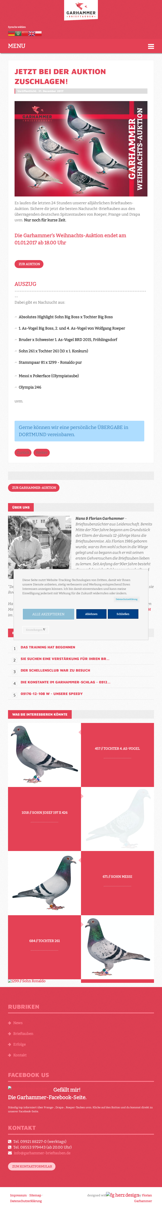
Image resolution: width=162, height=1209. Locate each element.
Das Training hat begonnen (48, 647)
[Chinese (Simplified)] (25, 33)
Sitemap (35, 1195)
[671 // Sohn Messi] (44, 883)
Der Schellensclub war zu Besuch (55, 670)
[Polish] (38, 33)
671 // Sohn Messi (117, 877)
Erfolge (19, 1044)
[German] (11, 33)
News (18, 1023)
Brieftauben (23, 1033)
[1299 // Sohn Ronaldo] (44, 981)
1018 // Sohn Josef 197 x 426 (45, 813)
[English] (31, 33)
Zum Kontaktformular (32, 1166)
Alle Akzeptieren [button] (48, 614)
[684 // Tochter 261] (117, 947)
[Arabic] (18, 33)
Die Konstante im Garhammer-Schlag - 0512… (66, 682)
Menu (16, 46)
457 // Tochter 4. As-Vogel (117, 748)
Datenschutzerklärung (127, 599)
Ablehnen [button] (91, 614)
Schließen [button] (123, 614)
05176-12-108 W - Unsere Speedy (52, 694)
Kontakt (20, 1055)
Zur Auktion (29, 264)
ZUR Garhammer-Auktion (34, 488)
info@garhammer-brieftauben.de (42, 1153)
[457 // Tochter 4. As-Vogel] (44, 755)
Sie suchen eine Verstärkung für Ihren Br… (65, 659)
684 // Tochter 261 (44, 941)
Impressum (18, 1195)
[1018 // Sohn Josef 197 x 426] (117, 819)
